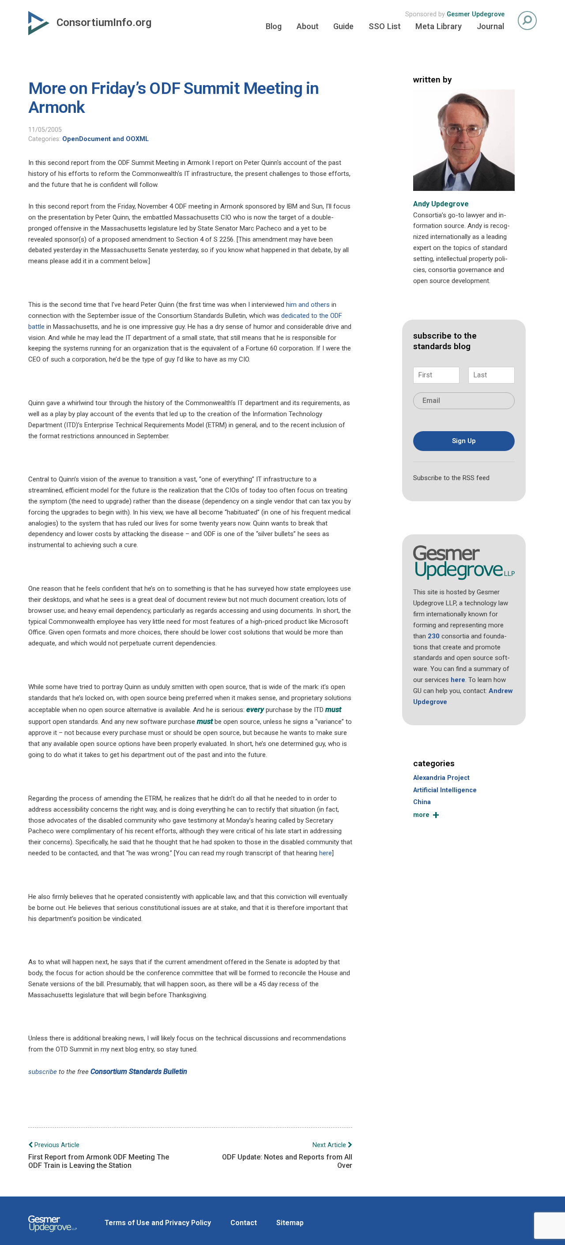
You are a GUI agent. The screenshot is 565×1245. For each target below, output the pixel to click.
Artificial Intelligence (445, 790)
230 (434, 636)
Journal (490, 26)
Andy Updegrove (441, 204)
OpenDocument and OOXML (105, 139)
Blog (274, 26)
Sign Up (464, 441)
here (325, 853)
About (308, 26)
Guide (343, 26)
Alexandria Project (441, 778)
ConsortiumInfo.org (103, 22)
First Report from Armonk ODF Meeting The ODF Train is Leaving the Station (98, 1155)
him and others (308, 305)
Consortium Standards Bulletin (138, 1071)
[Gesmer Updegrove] (52, 1233)
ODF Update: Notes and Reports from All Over (287, 1155)
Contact (243, 1223)
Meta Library (438, 26)
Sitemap (290, 1223)
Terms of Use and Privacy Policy (158, 1223)
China (422, 802)
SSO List (385, 26)
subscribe (42, 1072)
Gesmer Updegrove (476, 14)
